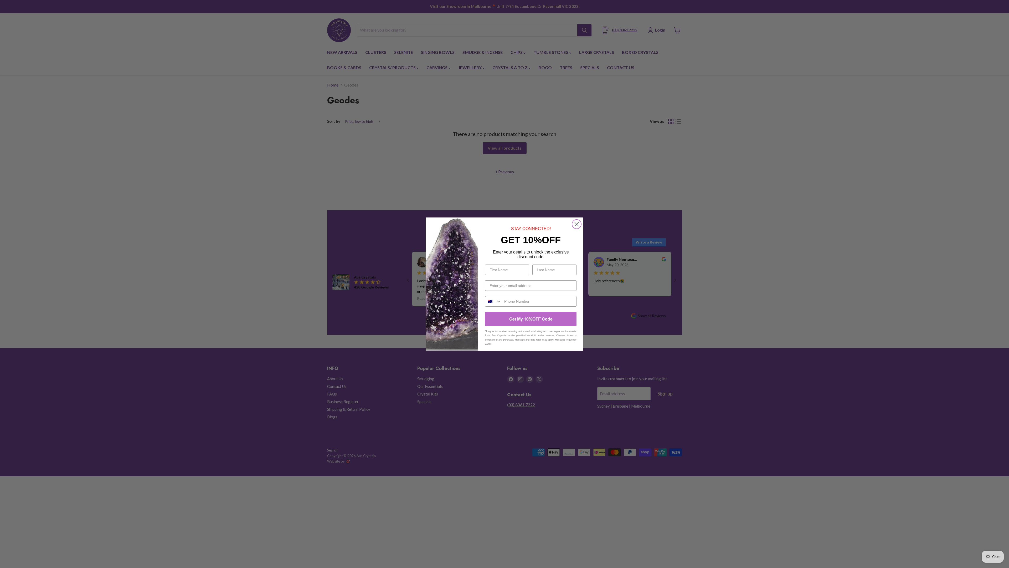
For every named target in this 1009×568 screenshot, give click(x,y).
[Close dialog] (576, 224)
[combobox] (493, 301)
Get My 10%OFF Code (531, 319)
